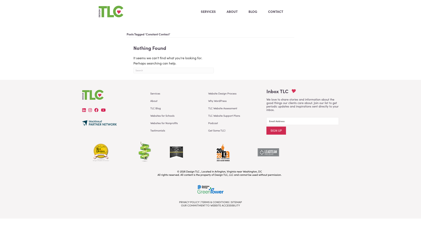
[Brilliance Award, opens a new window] (223, 151)
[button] (276, 131)
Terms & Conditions (215, 202)
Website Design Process (222, 93)
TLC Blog (155, 108)
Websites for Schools (162, 115)
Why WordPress (217, 101)
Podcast (213, 123)
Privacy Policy (189, 202)
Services (155, 93)
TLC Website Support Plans (224, 115)
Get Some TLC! (216, 130)
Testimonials (157, 130)
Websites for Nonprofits (164, 123)
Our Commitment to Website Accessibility (210, 205)
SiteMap (236, 202)
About (153, 101)
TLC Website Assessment (222, 108)
